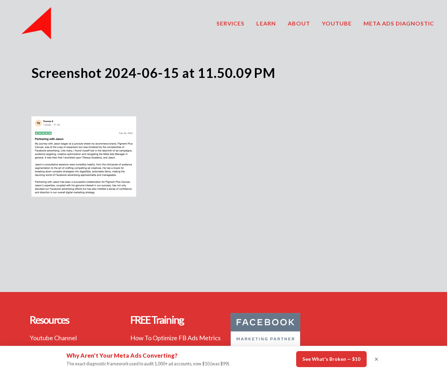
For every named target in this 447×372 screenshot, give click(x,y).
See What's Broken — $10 (331, 359)
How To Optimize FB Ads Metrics (175, 338)
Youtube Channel (53, 338)
